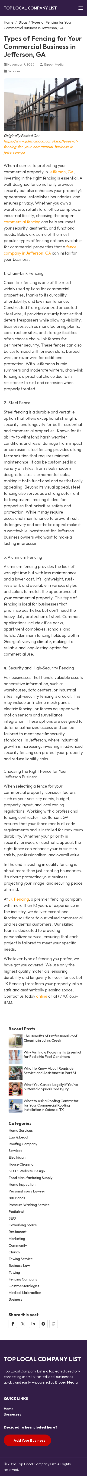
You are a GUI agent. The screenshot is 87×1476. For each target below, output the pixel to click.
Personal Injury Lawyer (27, 1191)
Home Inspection (22, 1184)
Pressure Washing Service (29, 1205)
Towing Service (21, 1259)
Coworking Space (23, 1225)
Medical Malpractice (25, 1292)
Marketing (17, 1238)
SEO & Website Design (27, 1171)
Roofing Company (23, 1144)
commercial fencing (22, 221)
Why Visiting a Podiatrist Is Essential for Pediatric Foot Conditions (52, 1054)
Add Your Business (29, 1440)
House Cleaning (21, 1164)
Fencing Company (23, 1279)
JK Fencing (19, 899)
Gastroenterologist (24, 1286)
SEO (12, 1218)
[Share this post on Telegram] (43, 1324)
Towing (14, 1272)
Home (8, 22)
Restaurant (17, 1232)
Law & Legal (18, 1137)
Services (14, 71)
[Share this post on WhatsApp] (53, 1324)
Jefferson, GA (61, 171)
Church (14, 1252)
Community (18, 1245)
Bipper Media (66, 1382)
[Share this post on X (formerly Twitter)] (23, 1324)
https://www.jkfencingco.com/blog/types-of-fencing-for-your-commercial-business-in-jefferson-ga (41, 147)
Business (15, 1299)
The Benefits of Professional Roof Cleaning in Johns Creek (50, 1038)
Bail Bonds (17, 1198)
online (41, 996)
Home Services (21, 1130)
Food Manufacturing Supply (30, 1178)
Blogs (23, 22)
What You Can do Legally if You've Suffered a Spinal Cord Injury (51, 1086)
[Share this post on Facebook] (13, 1324)
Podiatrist (16, 1211)
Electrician (17, 1157)
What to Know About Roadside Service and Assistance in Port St (50, 1070)
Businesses (12, 1414)
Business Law (19, 1265)
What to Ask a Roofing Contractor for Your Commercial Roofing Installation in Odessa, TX (51, 1105)
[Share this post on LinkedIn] (33, 1324)
